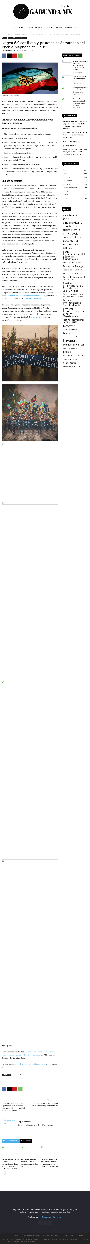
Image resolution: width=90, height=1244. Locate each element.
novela (66, 348)
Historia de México (69, 337)
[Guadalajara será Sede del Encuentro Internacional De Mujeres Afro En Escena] (66, 63)
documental (71, 240)
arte (78, 215)
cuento (67, 237)
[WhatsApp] (20, 56)
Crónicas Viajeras (70, 27)
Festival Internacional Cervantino (74, 278)
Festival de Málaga (73, 266)
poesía (67, 352)
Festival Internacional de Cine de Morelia (72, 302)
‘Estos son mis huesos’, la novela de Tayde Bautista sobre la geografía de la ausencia (75, 151)
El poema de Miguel (70, 141)
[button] (85, 27)
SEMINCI (67, 359)
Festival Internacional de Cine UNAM (73, 321)
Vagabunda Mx (9, 50)
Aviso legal (58, 1235)
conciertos (70, 226)
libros (78, 337)
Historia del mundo (21, 34)
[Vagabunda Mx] (45, 11)
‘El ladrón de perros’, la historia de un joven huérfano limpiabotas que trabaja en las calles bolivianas (75, 125)
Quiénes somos (47, 1235)
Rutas (30, 27)
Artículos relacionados (10, 1141)
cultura (77, 237)
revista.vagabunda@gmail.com (50, 1217)
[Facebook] (4, 56)
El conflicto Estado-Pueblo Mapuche (30, 1064)
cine (66, 219)
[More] (25, 56)
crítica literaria (72, 230)
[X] (9, 56)
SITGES (66, 363)
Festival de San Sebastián (74, 270)
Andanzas (39, 27)
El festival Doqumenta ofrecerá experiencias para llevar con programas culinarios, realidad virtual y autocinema (14, 1107)
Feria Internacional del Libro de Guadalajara (74, 255)
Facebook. (6, 299)
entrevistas (70, 244)
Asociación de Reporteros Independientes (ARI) (26, 296)
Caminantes (49, 27)
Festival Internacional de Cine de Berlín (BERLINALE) (73, 287)
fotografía (69, 326)
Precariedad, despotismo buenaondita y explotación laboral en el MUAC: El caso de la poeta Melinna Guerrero (10, 1164)
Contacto (80, 1235)
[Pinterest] (14, 56)
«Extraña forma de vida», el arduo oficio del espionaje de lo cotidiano (45, 1104)
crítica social (17, 1075)
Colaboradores (69, 1235)
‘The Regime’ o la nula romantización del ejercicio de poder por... (80, 79)
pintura (75, 348)
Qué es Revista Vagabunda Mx (30, 1235)
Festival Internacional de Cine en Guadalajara (73, 312)
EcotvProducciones (33, 299)
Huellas (59, 27)
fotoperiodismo (70, 329)
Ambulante (68, 215)
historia (25, 1075)
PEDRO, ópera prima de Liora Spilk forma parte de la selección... (80, 90)
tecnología (68, 366)
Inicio (15, 27)
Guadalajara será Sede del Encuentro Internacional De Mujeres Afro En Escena (80, 65)
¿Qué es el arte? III (69, 146)
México (67, 344)
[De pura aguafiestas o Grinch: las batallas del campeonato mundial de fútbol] (30, 1151)
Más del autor (25, 1141)
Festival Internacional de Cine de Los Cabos (73, 295)
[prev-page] (3, 1173)
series (75, 359)
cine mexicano (72, 222)
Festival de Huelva (72, 262)
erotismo (67, 248)
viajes (77, 366)
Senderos (22, 27)
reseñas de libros (73, 355)
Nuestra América (38, 317)
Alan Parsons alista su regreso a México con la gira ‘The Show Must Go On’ (75, 134)
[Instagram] (45, 1223)
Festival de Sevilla (72, 273)
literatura (70, 340)
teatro (73, 363)
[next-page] (6, 1173)
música (78, 344)
